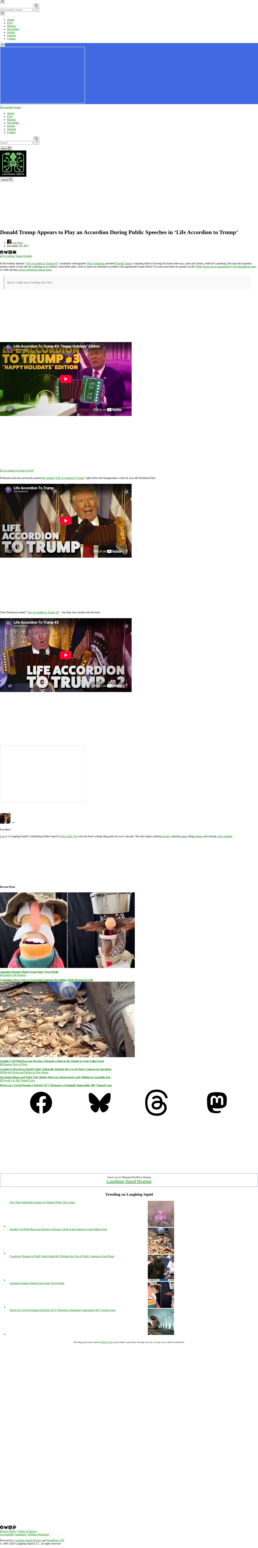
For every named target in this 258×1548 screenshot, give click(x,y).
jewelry (166, 836)
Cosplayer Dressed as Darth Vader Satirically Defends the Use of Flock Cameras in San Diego (55, 1069)
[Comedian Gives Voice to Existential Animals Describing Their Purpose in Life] (13, 975)
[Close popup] (2, 45)
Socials (11, 125)
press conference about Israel (35, 269)
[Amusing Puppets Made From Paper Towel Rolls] (67, 967)
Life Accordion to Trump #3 (41, 263)
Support (11, 129)
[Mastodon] (217, 1114)
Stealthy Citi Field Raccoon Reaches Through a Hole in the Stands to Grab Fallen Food (52, 1061)
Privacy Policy (8, 1531)
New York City (69, 836)
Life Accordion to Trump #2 (43, 612)
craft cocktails (224, 836)
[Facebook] (2, 252)
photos (199, 836)
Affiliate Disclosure (38, 1534)
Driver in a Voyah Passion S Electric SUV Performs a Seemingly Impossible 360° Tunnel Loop (56, 1085)
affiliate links (106, 1342)
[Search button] (36, 141)
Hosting (11, 119)
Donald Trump (123, 263)
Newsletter (13, 122)
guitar (183, 836)
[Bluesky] (6, 252)
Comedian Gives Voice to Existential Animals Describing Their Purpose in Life (46, 979)
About (10, 113)
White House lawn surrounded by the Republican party (225, 266)
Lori (2, 836)
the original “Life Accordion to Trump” (63, 477)
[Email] (14, 252)
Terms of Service (27, 1531)
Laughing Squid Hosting (129, 1181)
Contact (11, 132)
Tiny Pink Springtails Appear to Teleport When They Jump (42, 1202)
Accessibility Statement (13, 1534)
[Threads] (10, 252)
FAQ (10, 116)
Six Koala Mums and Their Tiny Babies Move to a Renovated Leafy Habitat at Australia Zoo (55, 1077)
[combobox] (16, 143)
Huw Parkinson (95, 263)
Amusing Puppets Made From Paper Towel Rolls (29, 971)
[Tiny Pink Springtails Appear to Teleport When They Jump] (161, 1226)
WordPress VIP (55, 1540)
